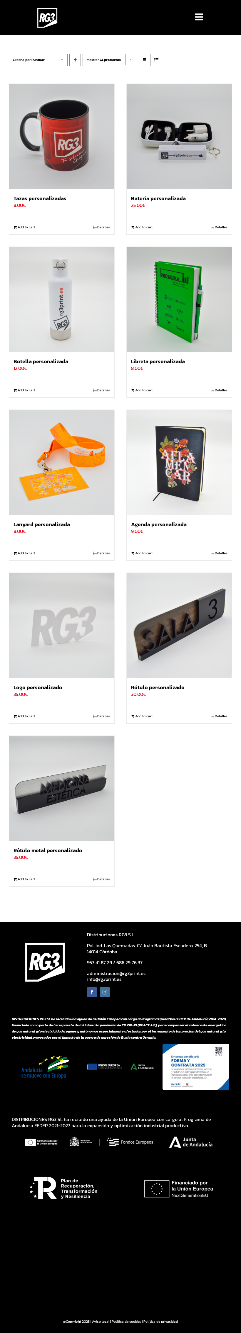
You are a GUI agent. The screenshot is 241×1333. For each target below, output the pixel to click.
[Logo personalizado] (61, 625)
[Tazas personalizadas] (61, 136)
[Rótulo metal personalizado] (61, 788)
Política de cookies (126, 1321)
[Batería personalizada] (179, 136)
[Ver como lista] (156, 60)
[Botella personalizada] (61, 299)
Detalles (103, 227)
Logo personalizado (38, 687)
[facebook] (92, 992)
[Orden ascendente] (75, 60)
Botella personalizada (41, 361)
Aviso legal (100, 1321)
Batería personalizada (158, 198)
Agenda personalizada (159, 524)
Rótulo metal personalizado (48, 850)
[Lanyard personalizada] (61, 462)
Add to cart (26, 227)
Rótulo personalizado (158, 687)
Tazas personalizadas (40, 198)
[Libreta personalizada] (179, 299)
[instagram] (105, 992)
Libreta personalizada (158, 361)
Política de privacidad (160, 1321)
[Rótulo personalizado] (179, 625)
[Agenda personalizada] (179, 462)
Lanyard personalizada (42, 524)
